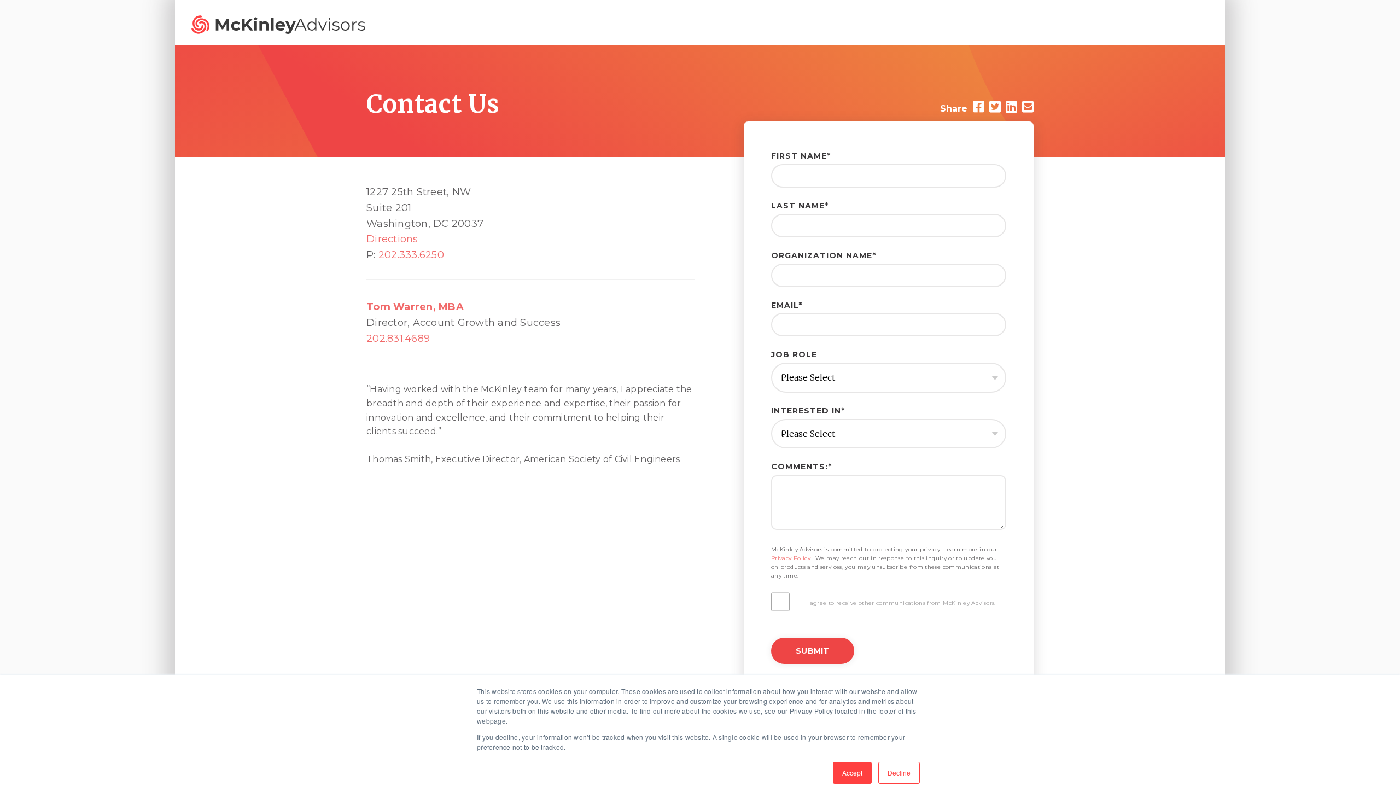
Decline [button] (899, 772)
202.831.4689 (398, 339)
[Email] (1028, 107)
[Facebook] (978, 107)
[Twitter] (995, 107)
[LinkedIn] (1011, 107)
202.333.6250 (411, 255)
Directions (392, 239)
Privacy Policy (790, 558)
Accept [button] (852, 772)
